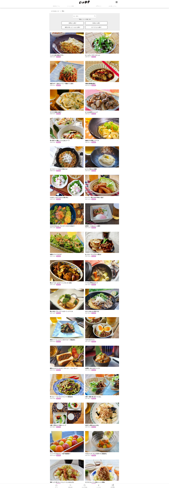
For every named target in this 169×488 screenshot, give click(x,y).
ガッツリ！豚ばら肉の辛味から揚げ (94, 197)
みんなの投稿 (84, 485)
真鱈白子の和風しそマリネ (92, 140)
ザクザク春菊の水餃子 (55, 112)
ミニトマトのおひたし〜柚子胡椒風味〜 (60, 453)
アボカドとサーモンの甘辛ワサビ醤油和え (96, 453)
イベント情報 (70, 6)
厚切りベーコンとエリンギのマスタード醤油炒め (62, 339)
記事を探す (70, 485)
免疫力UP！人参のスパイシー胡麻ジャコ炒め (61, 83)
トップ (84, 6)
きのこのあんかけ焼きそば (92, 311)
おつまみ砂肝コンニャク (91, 112)
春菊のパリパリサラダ (55, 254)
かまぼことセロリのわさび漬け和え (59, 197)
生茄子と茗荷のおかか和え (92, 425)
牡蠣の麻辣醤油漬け (90, 83)
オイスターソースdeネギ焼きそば (58, 169)
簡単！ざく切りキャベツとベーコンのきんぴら (62, 482)
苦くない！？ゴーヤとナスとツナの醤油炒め (61, 396)
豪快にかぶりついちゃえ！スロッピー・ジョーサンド (63, 368)
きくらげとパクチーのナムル (92, 55)
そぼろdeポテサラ (90, 339)
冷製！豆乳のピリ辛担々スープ (58, 425)
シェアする (99, 485)
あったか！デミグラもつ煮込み (93, 254)
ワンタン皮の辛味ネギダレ (57, 55)
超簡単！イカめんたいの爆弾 (92, 226)
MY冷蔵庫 (113, 485)
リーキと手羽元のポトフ (91, 283)
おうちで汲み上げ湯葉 (91, 169)
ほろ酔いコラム (113, 6)
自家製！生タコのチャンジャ (92, 368)
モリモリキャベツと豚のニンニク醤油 (95, 482)
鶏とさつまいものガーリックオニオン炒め (61, 283)
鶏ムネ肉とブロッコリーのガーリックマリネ (61, 311)
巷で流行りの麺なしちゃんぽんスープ (59, 140)
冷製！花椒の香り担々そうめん (93, 396)
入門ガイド (98, 6)
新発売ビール (56, 6)
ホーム (56, 485)
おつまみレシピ (55, 11)
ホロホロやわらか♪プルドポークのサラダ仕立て (62, 226)
